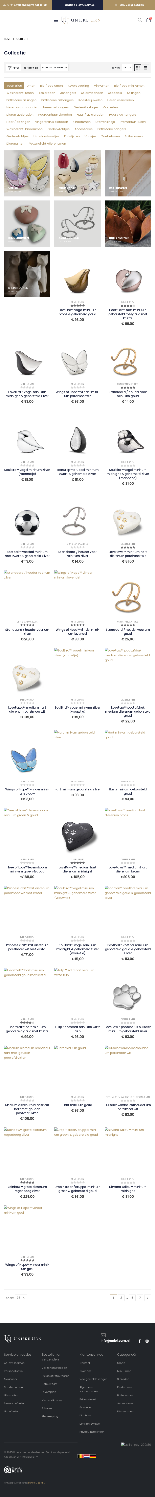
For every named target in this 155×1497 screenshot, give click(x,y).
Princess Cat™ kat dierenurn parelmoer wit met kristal (27, 947)
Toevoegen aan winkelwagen (128, 356)
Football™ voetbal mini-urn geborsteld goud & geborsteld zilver (128, 949)
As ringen (133, 93)
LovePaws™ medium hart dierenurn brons (128, 869)
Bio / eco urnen (51, 85)
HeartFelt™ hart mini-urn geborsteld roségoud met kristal (127, 314)
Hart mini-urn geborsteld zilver (77, 789)
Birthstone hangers (111, 129)
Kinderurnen (82, 122)
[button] (140, 20)
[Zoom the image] (23, 1337)
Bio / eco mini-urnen (129, 85)
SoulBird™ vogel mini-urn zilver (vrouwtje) (77, 709)
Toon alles (14, 85)
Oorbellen (110, 107)
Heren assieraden (120, 100)
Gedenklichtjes (58, 129)
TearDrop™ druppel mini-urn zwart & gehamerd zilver (77, 472)
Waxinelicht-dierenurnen (47, 143)
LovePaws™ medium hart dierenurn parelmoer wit (27, 709)
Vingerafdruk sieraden (51, 122)
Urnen (31, 85)
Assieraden (47, 93)
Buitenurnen (134, 136)
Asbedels (115, 93)
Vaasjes (90, 136)
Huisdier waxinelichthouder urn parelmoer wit (128, 1107)
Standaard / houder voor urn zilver (27, 632)
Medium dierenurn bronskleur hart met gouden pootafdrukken (27, 1109)
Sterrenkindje (105, 122)
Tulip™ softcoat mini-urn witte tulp (77, 1029)
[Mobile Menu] (57, 20)
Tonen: (116, 67)
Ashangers (68, 93)
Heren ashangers (56, 107)
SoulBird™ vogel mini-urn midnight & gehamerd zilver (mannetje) (128, 474)
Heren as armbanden (22, 107)
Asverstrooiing (78, 85)
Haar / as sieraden (90, 114)
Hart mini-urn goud (77, 1105)
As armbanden (92, 93)
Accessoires (83, 129)
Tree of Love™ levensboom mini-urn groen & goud (27, 869)
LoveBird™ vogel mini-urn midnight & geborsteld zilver (27, 394)
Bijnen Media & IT (37, 1482)
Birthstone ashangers (57, 100)
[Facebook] (139, 1341)
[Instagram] (147, 1341)
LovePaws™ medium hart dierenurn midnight (77, 869)
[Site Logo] (81, 20)
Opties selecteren (77, 273)
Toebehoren (110, 136)
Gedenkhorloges (86, 107)
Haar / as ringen (18, 122)
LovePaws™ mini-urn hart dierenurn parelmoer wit (128, 554)
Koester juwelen (91, 100)
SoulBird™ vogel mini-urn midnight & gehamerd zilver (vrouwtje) (77, 949)
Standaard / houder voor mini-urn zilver (77, 554)
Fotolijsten (72, 136)
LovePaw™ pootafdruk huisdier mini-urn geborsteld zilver (128, 1029)
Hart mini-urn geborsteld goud (128, 791)
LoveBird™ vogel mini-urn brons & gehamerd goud (77, 312)
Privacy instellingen (92, 1432)
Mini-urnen (101, 85)
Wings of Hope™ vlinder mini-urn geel (27, 1267)
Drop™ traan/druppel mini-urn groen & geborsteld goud (77, 1189)
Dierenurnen (15, 143)
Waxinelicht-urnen (20, 93)
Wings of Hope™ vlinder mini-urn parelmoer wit (77, 394)
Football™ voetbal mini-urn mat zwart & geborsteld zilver (27, 554)
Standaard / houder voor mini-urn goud (128, 394)
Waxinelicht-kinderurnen (24, 129)
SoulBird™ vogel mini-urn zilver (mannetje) (27, 472)
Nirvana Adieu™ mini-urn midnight (128, 1189)
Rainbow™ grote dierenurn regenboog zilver (27, 1189)
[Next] (147, 1298)
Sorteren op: (30, 67)
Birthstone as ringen (21, 100)
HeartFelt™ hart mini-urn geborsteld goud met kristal (27, 1029)
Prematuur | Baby (133, 122)
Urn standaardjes (46, 136)
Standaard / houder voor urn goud (128, 632)
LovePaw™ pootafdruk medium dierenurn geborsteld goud (128, 711)
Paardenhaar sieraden (55, 114)
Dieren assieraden (20, 114)
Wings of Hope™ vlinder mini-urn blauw (27, 791)
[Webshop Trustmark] (13, 1469)
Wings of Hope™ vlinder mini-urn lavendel (77, 632)
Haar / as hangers (122, 114)
